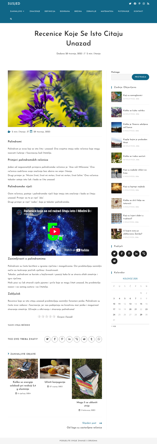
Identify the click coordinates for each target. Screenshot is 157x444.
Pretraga (115, 72)
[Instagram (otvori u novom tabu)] (144, 3)
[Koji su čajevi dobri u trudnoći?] (116, 218)
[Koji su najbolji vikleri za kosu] (116, 173)
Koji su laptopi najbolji (134, 187)
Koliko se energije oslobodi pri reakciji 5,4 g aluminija (23, 385)
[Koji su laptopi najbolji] (116, 188)
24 (114, 314)
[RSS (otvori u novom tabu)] (148, 3)
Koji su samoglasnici (132, 95)
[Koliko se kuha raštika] (116, 112)
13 (130, 304)
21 (136, 309)
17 (114, 309)
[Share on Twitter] (114, 254)
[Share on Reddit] (114, 261)
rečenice (25, 325)
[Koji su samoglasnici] (116, 97)
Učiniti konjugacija (55, 382)
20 (130, 309)
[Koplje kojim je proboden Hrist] (116, 142)
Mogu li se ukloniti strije (87, 404)
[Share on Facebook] (122, 254)
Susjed (14, 3)
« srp (113, 326)
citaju (17, 325)
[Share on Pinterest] (129, 254)
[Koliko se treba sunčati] (116, 158)
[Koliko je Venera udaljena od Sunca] (116, 127)
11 (119, 304)
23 (146, 309)
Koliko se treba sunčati (134, 156)
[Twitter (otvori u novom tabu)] (130, 3)
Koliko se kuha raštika (134, 111)
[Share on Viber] (144, 254)
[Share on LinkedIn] (136, 254)
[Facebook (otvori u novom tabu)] (135, 3)
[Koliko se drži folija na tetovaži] (116, 203)
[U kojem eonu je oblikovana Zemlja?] (116, 234)
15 (141, 304)
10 (114, 304)
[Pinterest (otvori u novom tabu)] (139, 3)
